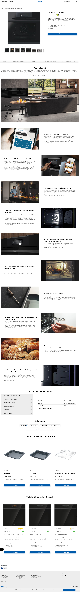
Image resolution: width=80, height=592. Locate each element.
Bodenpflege (57, 4)
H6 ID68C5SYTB (33, 531)
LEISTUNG (6, 409)
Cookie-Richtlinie (19, 576)
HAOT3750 (32, 470)
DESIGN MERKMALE (9, 406)
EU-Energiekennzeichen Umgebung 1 (49, 425)
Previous (3, 516)
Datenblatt (33, 425)
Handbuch (23, 425)
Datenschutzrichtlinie (20, 575)
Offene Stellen (4, 577)
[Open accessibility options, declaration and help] (1, 549)
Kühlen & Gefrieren (6, 4)
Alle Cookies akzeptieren (69, 589)
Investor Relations (5, 580)
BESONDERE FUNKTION (10, 402)
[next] (44, 28)
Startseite (2, 8)
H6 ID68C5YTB (58, 531)
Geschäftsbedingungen (21, 577)
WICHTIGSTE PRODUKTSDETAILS (12, 395)
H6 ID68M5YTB (7, 531)
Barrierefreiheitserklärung (21, 578)
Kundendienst (34, 577)
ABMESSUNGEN (8, 413)
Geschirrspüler (28, 4)
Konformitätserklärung (46, 428)
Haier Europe (4, 575)
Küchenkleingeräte (47, 4)
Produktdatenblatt (31, 428)
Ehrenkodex (3, 581)
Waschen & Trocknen (17, 4)
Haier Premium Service (36, 576)
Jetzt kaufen (63, 33)
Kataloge (3, 578)
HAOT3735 (6, 470)
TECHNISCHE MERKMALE (10, 399)
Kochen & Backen (37, 4)
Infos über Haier (4, 1)
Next (77, 516)
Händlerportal (10, 1)
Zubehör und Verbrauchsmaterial (69, 4)
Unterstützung (67, 1)
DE (72, 1)
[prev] (1, 61)
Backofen (12, 8)
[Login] (76, 1)
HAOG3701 (57, 470)
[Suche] (78, 1)
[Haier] (40, 1)
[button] (3, 549)
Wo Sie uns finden (35, 575)
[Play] (60, 165)
